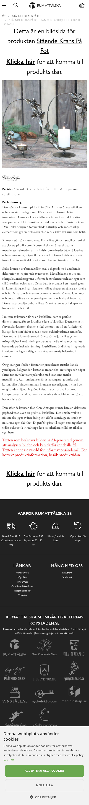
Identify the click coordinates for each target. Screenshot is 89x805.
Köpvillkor (22, 577)
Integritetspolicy (22, 590)
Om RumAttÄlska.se (22, 586)
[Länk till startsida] (3, 16)
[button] (44, 797)
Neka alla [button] (44, 785)
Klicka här (20, 61)
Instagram (67, 572)
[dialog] (44, 765)
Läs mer (8, 759)
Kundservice (22, 572)
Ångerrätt (22, 581)
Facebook (67, 577)
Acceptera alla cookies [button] (45, 771)
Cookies (22, 595)
